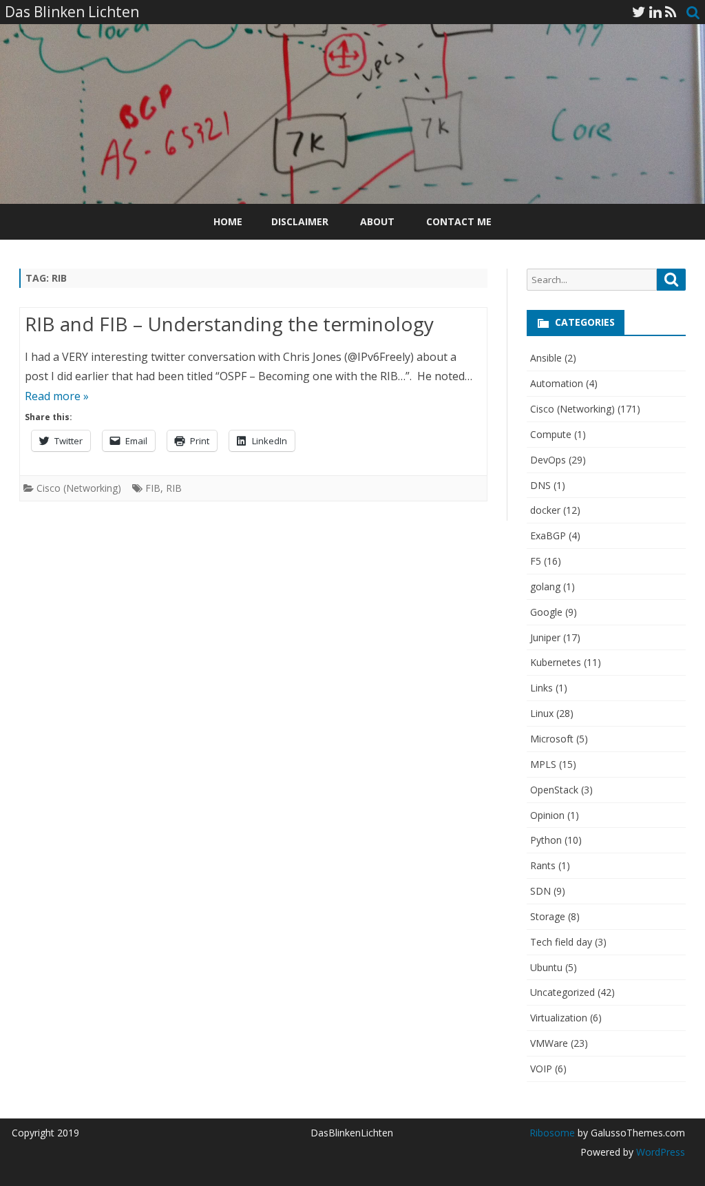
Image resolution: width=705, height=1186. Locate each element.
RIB (174, 488)
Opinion (547, 815)
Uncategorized (562, 992)
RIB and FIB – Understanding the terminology (229, 324)
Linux (542, 713)
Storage (547, 916)
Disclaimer (299, 221)
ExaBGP (548, 535)
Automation (556, 383)
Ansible (546, 357)
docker (545, 510)
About (377, 221)
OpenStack (554, 789)
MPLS (543, 764)
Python (546, 839)
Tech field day (561, 941)
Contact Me (459, 221)
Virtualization (558, 1017)
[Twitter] (639, 11)
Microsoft (552, 738)
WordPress (659, 1151)
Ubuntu (546, 967)
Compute (550, 434)
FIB (152, 488)
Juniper (545, 637)
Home (227, 221)
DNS (540, 485)
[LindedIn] (655, 11)
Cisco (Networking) (78, 488)
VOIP (541, 1068)
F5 (535, 561)
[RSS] (671, 11)
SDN (540, 890)
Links (541, 687)
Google (546, 611)
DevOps (548, 459)
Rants (543, 865)
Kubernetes (555, 662)
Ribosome (552, 1132)
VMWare (549, 1043)
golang (545, 586)
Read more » (57, 396)
